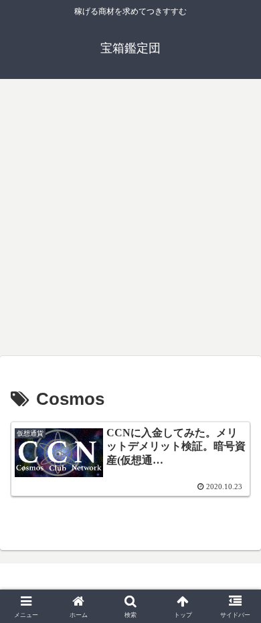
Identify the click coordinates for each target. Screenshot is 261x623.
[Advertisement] (130, 217)
